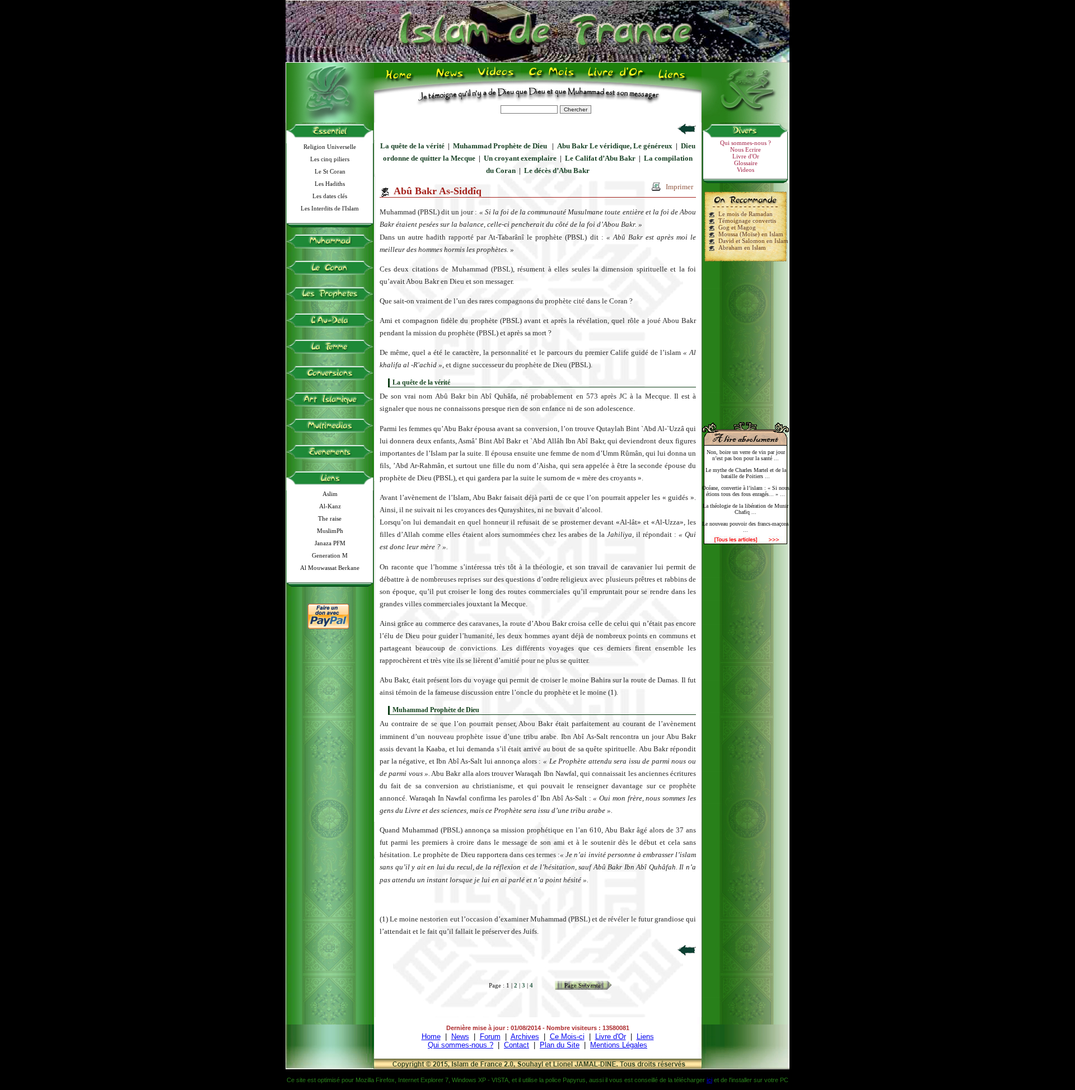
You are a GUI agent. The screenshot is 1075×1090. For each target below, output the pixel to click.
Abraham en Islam (742, 247)
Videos (497, 79)
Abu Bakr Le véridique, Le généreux (614, 146)
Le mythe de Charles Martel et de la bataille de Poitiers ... (745, 473)
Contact (516, 1045)
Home (401, 79)
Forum (490, 1036)
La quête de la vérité (412, 146)
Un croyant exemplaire (520, 158)
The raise (330, 518)
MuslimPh (330, 530)
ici (709, 1080)
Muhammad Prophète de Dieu (501, 146)
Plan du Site (559, 1045)
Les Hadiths (330, 183)
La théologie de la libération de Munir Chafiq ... (745, 509)
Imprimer (679, 187)
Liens (674, 79)
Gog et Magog (737, 227)
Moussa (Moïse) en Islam (750, 234)
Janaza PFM (330, 543)
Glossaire (746, 163)
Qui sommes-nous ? (745, 142)
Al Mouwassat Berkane (329, 567)
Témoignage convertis (747, 220)
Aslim (330, 493)
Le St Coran (330, 171)
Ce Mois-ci (567, 1036)
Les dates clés (329, 196)
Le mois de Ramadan (745, 213)
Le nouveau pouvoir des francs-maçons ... (745, 527)
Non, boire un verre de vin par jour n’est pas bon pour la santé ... (746, 455)
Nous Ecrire (745, 149)
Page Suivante (582, 985)
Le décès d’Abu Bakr (557, 170)
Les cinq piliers (329, 159)
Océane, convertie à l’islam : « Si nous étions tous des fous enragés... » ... (745, 491)
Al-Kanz (330, 506)
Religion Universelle (329, 146)
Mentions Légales (618, 1045)
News (450, 79)
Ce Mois (551, 79)
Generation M (330, 555)
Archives (525, 1036)
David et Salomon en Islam (753, 240)
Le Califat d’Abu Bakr (600, 158)
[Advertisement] (745, 337)
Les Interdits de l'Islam (330, 208)
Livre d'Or (614, 79)
